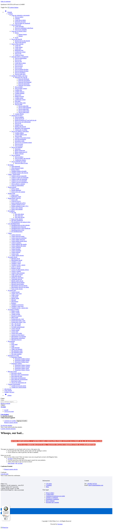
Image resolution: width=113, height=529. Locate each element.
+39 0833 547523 (92, 483)
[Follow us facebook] (1, 511)
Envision (60, 524)
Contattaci (49, 485)
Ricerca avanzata (5, 403)
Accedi (6, 410)
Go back (10, 458)
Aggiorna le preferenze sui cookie (55, 496)
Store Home (11, 463)
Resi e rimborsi (50, 501)
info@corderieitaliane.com (95, 485)
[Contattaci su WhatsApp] (4, 527)
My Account (18, 463)
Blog (47, 487)
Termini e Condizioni (52, 497)
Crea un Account (9, 411)
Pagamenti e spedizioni (52, 499)
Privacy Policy (50, 493)
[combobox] (9, 402)
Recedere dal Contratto (52, 502)
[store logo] (13, 7)
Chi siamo (49, 483)
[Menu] (9, 507)
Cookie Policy (50, 494)
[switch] (6, 519)
